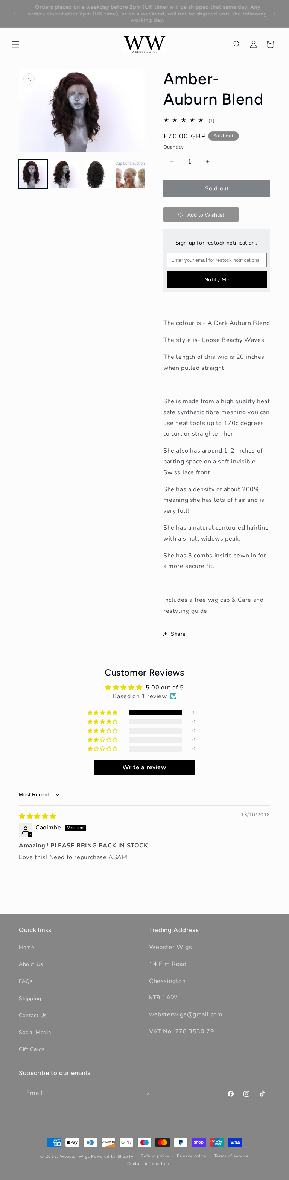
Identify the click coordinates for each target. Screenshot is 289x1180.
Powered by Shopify (112, 1156)
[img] (37, 816)
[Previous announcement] (14, 13)
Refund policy (155, 1156)
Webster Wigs (75, 1156)
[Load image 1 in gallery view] (33, 174)
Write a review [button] (144, 767)
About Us (31, 964)
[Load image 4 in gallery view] (130, 174)
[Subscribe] (146, 1093)
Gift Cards (32, 1049)
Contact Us (33, 1015)
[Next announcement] (274, 13)
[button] (16, 44)
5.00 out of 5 (165, 687)
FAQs (26, 981)
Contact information (148, 1163)
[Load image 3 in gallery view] (98, 174)
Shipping (30, 998)
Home (26, 947)
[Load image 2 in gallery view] (65, 174)
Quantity (173, 147)
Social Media (35, 1032)
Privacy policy (192, 1156)
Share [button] (178, 634)
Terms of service (231, 1156)
